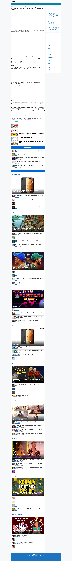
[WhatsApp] (17, 121)
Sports (49, 38)
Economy (49, 45)
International (50, 55)
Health (49, 48)
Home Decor (50, 64)
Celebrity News (50, 57)
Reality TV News (50, 58)
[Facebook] (14, 121)
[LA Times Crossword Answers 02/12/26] (14, 127)
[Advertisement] (28, 17)
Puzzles (49, 70)
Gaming (49, 44)
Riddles (49, 39)
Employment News (51, 51)
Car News (49, 66)
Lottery (49, 60)
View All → (42, 174)
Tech (48, 42)
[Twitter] (16, 121)
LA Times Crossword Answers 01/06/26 (25, 129)
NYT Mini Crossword (51, 67)
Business (49, 54)
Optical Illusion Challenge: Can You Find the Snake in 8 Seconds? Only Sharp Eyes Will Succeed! (53, 28)
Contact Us (37, 554)
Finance (49, 61)
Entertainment (50, 41)
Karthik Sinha (14, 33)
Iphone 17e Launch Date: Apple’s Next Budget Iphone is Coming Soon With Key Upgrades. (53, 10)
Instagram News (50, 69)
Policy (34, 554)
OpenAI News (50, 63)
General (49, 36)
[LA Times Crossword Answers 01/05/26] (14, 140)
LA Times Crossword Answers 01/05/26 (25, 137)
